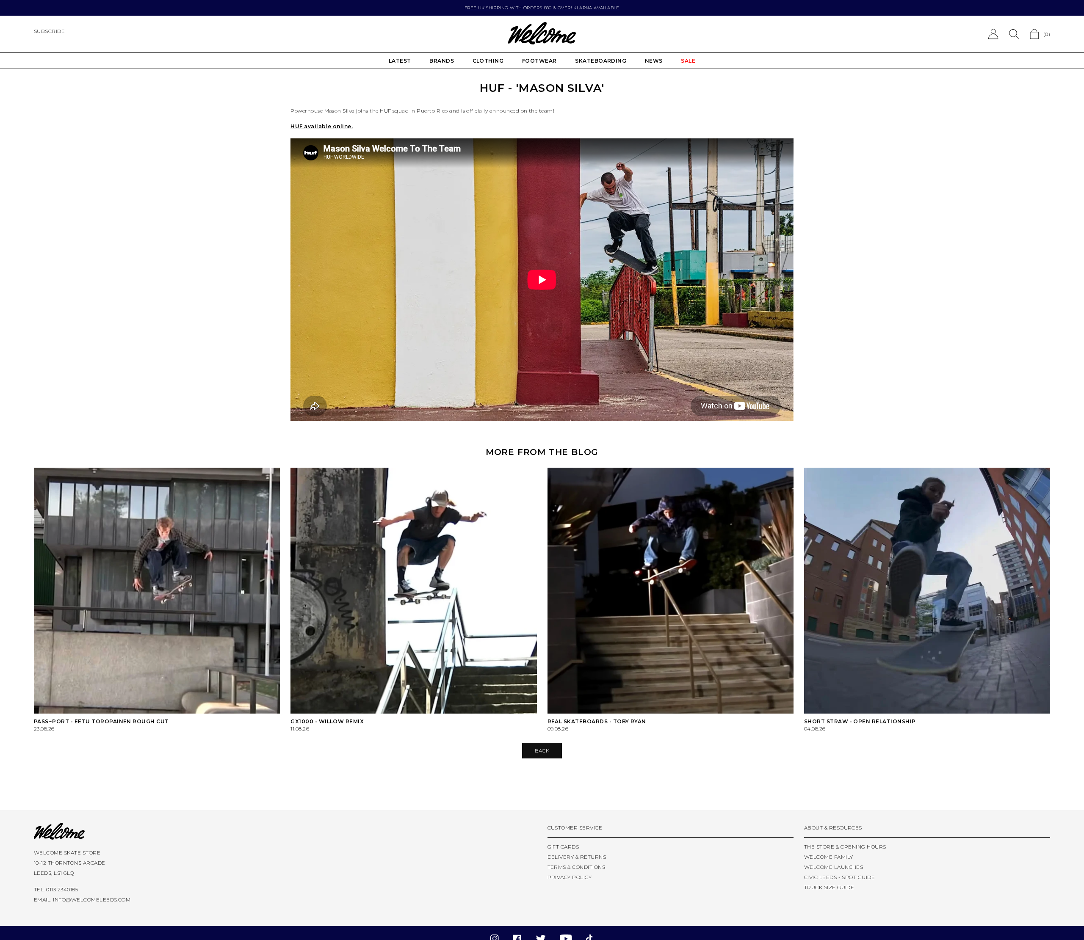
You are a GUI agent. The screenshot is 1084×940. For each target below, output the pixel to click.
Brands (441, 61)
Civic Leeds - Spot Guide (839, 877)
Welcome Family (828, 857)
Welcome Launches (833, 867)
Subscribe (49, 31)
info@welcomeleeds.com (91, 899)
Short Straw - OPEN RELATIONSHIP (860, 721)
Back (542, 750)
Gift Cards (563, 847)
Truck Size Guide (829, 887)
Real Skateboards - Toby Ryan (597, 721)
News (654, 61)
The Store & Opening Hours (845, 847)
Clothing (488, 61)
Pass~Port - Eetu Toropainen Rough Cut (101, 721)
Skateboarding (600, 61)
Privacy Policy (570, 877)
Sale (688, 61)
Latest (400, 61)
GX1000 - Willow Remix (327, 721)
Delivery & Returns (577, 857)
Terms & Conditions (577, 867)
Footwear (539, 61)
